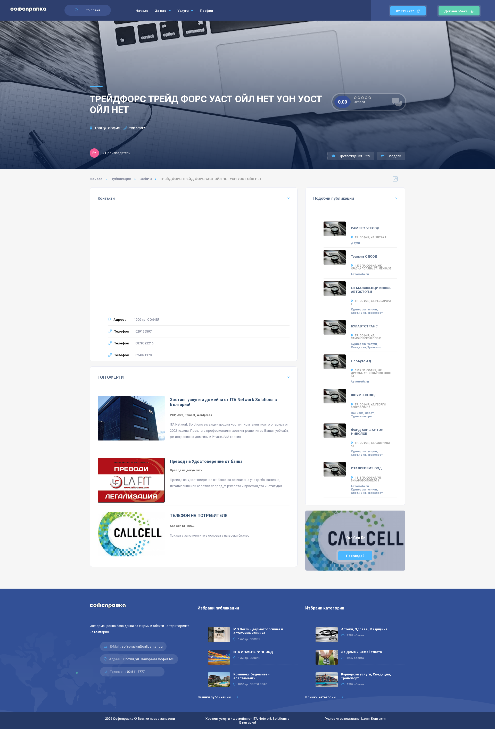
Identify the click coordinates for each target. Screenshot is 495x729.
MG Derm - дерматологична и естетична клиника (258, 631)
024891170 (143, 355)
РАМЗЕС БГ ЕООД (365, 228)
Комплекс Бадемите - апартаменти (251, 676)
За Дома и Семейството (361, 652)
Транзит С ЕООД (364, 256)
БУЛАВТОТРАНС (364, 326)
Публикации (121, 179)
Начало (142, 11)
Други (355, 243)
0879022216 (144, 343)
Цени (365, 718)
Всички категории (320, 697)
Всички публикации (214, 697)
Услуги (183, 11)
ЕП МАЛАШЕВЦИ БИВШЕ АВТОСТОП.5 (371, 290)
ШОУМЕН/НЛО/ (363, 395)
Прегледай (355, 556)
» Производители (116, 153)
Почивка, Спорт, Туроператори (363, 414)
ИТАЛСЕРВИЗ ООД (366, 468)
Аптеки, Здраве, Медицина (364, 629)
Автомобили (360, 274)
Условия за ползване (342, 718)
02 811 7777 (405, 11)
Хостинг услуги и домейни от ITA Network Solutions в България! (247, 720)
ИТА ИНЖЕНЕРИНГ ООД (253, 652)
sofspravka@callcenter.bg (142, 646)
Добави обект (455, 11)
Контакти (378, 718)
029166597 (136, 128)
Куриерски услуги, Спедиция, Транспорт (367, 311)
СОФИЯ (145, 179)
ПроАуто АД (361, 361)
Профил (206, 11)
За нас (161, 11)
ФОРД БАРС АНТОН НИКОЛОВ (367, 432)
